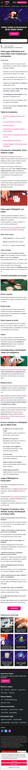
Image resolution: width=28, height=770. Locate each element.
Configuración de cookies (14, 767)
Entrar (14, 2)
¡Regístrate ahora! (21, 2)
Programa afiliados (13, 712)
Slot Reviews (7, 6)
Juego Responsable (17, 719)
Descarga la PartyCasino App (10, 699)
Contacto (5, 681)
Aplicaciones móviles (5, 702)
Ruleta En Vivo (14, 689)
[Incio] (1, 46)
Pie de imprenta (22, 722)
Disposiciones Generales (6, 719)
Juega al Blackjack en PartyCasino (12, 140)
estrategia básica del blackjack (14, 369)
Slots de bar (6, 689)
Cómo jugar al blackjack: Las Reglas (12, 122)
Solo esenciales (14, 764)
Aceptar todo (14, 761)
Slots (2, 689)
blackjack (4, 156)
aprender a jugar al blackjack (13, 227)
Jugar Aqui (14, 33)
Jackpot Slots (12, 692)
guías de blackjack (15, 496)
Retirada (21, 709)
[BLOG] (6, 2)
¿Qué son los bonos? (13, 709)
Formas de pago (4, 712)
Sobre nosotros (4, 709)
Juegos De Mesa (21, 689)
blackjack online (5, 416)
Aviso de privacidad (5, 722)
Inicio (2, 6)
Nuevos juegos (4, 692)
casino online (17, 412)
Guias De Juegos (15, 6)
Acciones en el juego (8, 125)
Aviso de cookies (14, 722)
